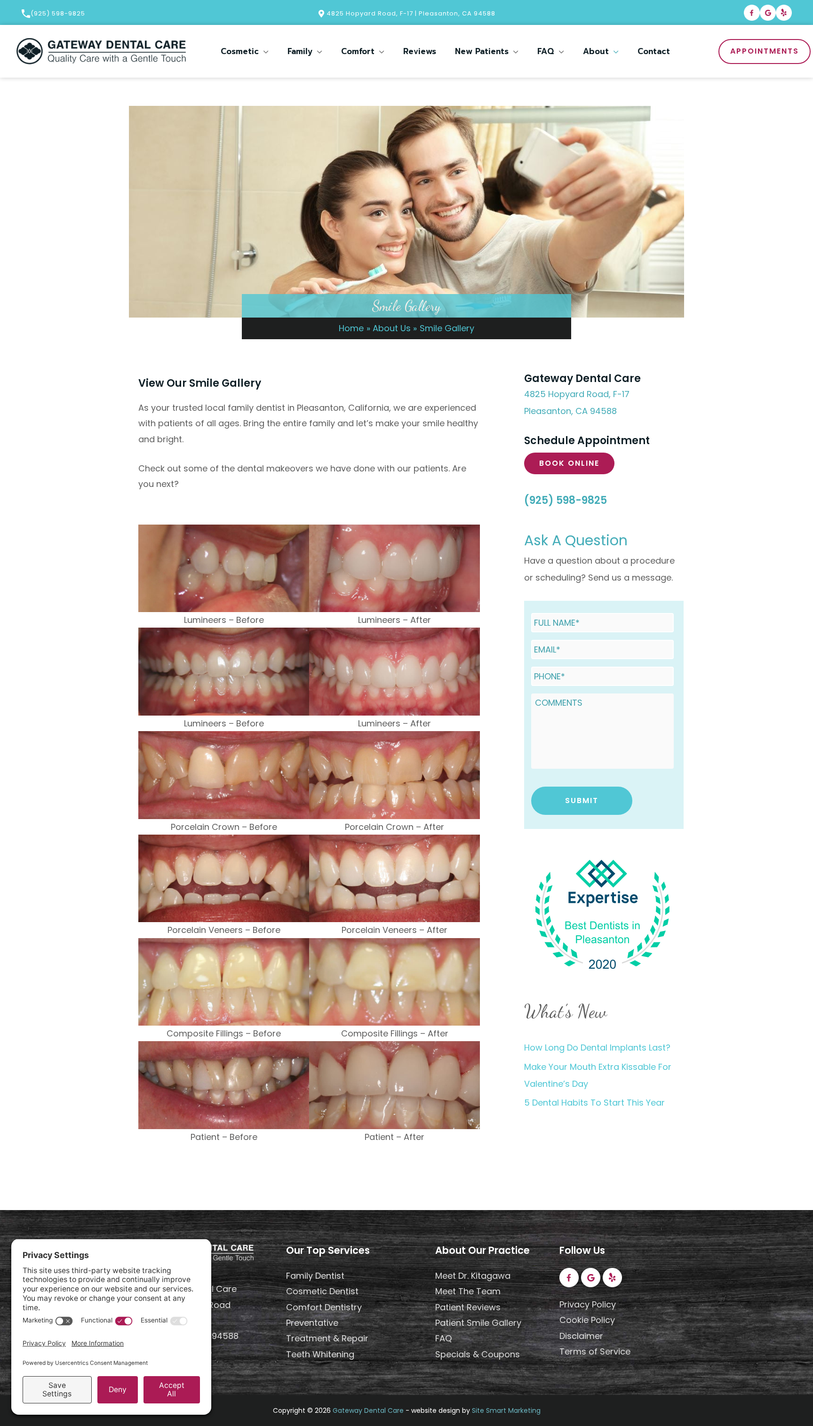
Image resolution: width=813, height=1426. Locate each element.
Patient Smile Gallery (478, 1323)
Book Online (569, 463)
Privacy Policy (587, 1304)
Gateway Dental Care (368, 1410)
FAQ (443, 1338)
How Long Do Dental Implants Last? (597, 1047)
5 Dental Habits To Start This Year (594, 1102)
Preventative (312, 1323)
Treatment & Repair (327, 1338)
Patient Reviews (468, 1307)
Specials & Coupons (477, 1354)
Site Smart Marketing (506, 1410)
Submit (581, 800)
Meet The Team (468, 1291)
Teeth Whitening (320, 1354)
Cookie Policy (587, 1320)
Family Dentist (315, 1276)
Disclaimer (581, 1336)
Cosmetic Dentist (322, 1291)
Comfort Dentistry (324, 1307)
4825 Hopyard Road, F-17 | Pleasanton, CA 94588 (410, 13)
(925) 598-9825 (58, 13)
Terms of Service (594, 1351)
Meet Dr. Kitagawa (472, 1276)
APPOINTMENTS (764, 51)
